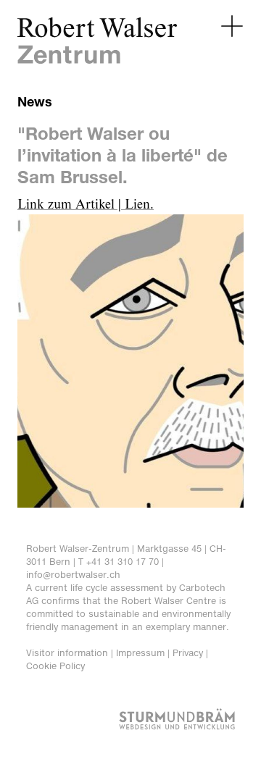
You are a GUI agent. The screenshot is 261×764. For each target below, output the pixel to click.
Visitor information (67, 652)
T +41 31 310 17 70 (118, 561)
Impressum (140, 652)
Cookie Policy (55, 665)
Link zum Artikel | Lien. (85, 205)
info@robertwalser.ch (73, 574)
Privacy (188, 652)
